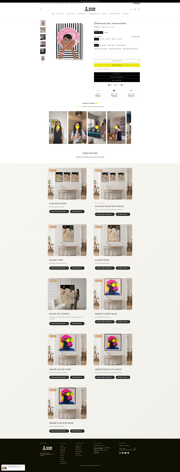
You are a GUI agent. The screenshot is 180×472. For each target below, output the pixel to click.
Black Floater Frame (100, 52)
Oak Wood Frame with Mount (130, 49)
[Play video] (58, 127)
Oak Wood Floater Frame (125, 52)
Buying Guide (49, 3)
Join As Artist (42, 3)
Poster (96, 45)
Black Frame (103, 45)
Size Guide (125, 13)
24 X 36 (120, 39)
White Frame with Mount (115, 49)
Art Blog (62, 457)
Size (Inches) (117, 36)
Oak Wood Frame (120, 45)
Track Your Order (73, 3)
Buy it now (117, 65)
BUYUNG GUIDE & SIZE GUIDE (58, 211)
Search (61, 453)
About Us (62, 445)
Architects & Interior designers (62, 3)
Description (117, 73)
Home (53, 13)
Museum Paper (98, 32)
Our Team (62, 459)
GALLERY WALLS (71, 13)
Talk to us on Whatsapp (98, 447)
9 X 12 (96, 39)
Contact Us (62, 455)
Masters (104, 13)
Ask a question (117, 80)
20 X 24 (114, 39)
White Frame (111, 45)
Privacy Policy (78, 449)
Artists (54, 3)
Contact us (80, 3)
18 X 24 (108, 39)
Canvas (106, 32)
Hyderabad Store (114, 13)
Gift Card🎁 (62, 449)
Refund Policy (78, 447)
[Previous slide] (49, 124)
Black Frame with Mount (101, 49)
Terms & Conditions (79, 451)
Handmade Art (82, 13)
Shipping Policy (79, 445)
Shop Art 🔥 (60, 13)
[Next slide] (131, 124)
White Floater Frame (112, 52)
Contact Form (96, 452)
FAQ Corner (78, 453)
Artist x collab (63, 447)
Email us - (96, 450)
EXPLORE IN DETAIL (77, 211)
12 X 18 (102, 39)
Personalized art (94, 13)
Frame (96, 42)
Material (97, 30)
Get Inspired (62, 451)
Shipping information (117, 77)
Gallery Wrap (98, 56)
